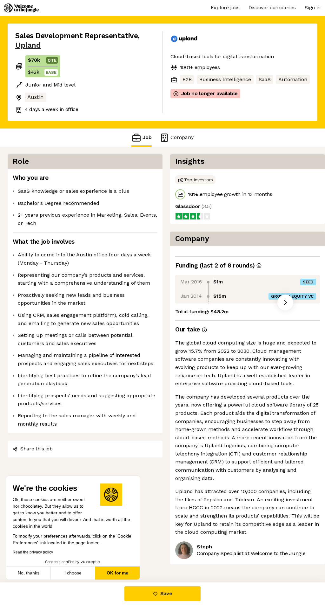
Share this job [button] (36, 449)
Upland (28, 45)
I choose (73, 572)
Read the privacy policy (33, 552)
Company (182, 137)
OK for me (117, 572)
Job (147, 137)
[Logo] (21, 7)
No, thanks (28, 572)
